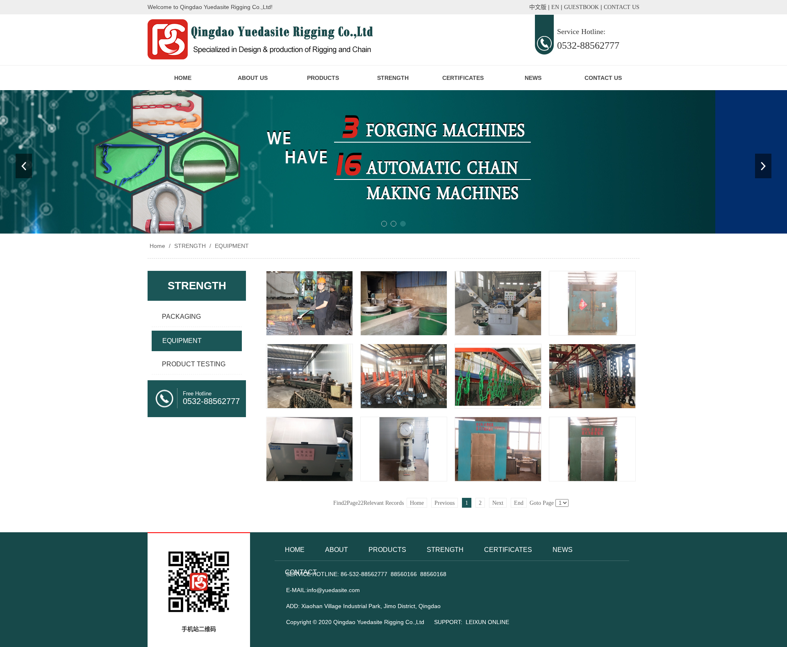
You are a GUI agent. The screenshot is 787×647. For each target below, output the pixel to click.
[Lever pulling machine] (309, 376)
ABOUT (336, 549)
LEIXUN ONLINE (487, 622)
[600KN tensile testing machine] (592, 449)
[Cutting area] (403, 376)
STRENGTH (393, 78)
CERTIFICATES (463, 78)
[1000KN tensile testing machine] (498, 449)
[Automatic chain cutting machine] (498, 303)
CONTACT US (603, 78)
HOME (182, 78)
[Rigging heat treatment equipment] (403, 303)
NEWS (533, 78)
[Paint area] (498, 376)
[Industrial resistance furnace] (592, 303)
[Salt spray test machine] (309, 449)
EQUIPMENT (231, 246)
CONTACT (301, 572)
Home (157, 246)
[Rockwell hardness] (403, 449)
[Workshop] (309, 303)
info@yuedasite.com (333, 590)
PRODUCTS (323, 78)
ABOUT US (253, 78)
